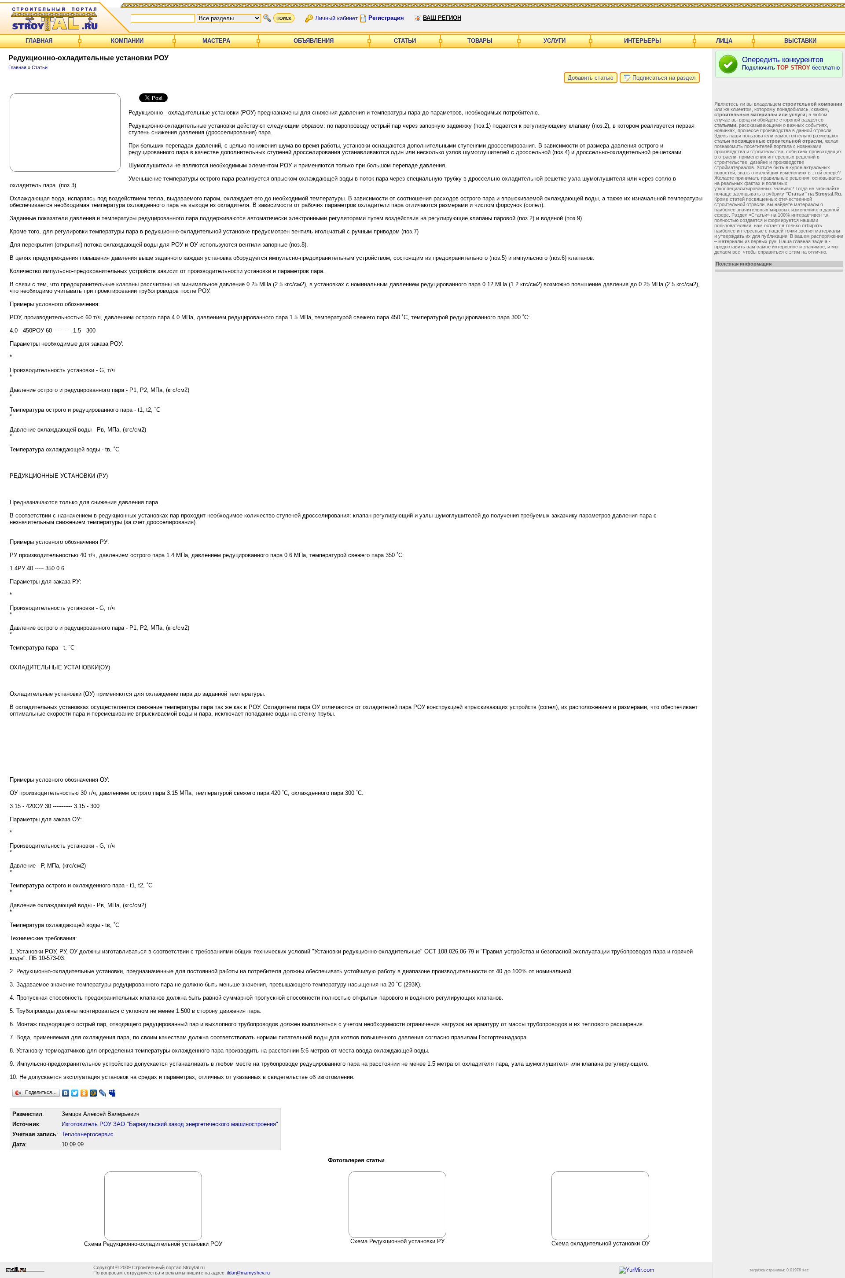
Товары (479, 40)
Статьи (405, 40)
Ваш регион (442, 18)
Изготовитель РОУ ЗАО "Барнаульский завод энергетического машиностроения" (170, 1124)
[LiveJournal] (102, 1093)
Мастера (216, 40)
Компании (127, 40)
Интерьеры (642, 40)
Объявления (314, 40)
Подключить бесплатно (791, 63)
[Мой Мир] (93, 1093)
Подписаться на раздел (663, 77)
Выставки (800, 40)
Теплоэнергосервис (88, 1134)
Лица (724, 40)
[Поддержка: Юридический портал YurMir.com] (636, 1270)
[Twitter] (75, 1093)
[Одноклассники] (84, 1093)
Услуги (555, 40)
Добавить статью (591, 77)
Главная (39, 40)
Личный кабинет (336, 18)
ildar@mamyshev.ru (248, 1272)
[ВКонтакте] (65, 1093)
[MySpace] (112, 1093)
